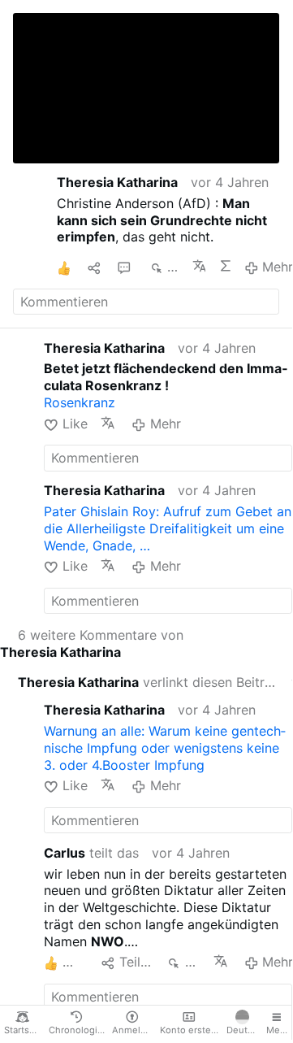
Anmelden (134, 1030)
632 (173, 267)
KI (224, 266)
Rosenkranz (79, 402)
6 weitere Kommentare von (91, 643)
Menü (278, 1030)
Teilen (136, 962)
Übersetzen (198, 266)
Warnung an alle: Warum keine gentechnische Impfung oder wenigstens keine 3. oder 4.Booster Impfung (165, 748)
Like (74, 423)
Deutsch (244, 1030)
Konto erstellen (191, 1030)
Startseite (24, 1030)
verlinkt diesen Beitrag (148, 682)
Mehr (277, 267)
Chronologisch (79, 1030)
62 (192, 962)
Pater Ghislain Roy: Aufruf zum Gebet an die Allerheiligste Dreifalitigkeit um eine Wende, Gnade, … (167, 528)
